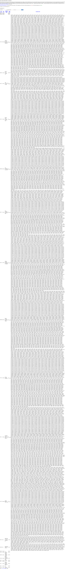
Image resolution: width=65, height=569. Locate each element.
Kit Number (1, 11)
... (6, 568)
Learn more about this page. (3, 5)
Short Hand (9, 11)
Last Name (3, 11)
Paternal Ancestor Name (6, 12)
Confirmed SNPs (38, 11)
